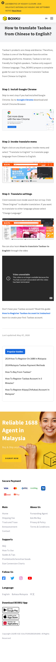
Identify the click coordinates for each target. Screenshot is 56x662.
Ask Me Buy (35, 517)
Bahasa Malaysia (20, 594)
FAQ (4, 545)
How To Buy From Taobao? (18, 372)
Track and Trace (10, 522)
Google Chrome (25, 99)
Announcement (9, 526)
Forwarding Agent (39, 513)
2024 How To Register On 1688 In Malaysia (25, 358)
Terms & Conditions (40, 526)
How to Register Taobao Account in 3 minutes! (26, 313)
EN (46, 18)
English (6, 594)
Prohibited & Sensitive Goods (16, 559)
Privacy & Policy (38, 522)
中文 (32, 594)
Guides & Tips (8, 554)
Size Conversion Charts (13, 563)
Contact (6, 531)
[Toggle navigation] (51, 18)
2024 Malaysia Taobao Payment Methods (25, 365)
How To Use (8, 550)
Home (5, 513)
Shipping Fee (8, 517)
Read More (16, 10)
